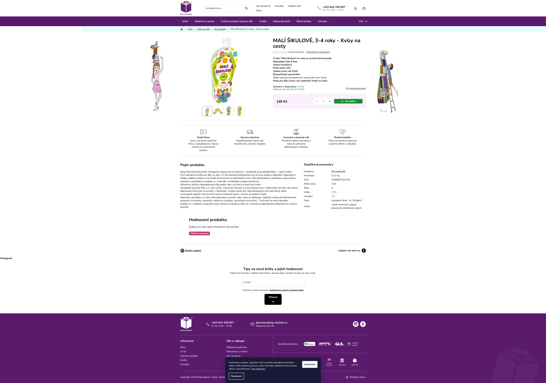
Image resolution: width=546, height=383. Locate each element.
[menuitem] (186, 21)
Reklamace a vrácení (237, 351)
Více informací (258, 368)
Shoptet (353, 377)
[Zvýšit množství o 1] (330, 101)
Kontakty (279, 6)
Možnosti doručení (358, 88)
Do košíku (350, 101)
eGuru (362, 377)
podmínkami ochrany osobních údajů (287, 290)
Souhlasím (309, 364)
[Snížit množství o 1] (317, 101)
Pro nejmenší (338, 171)
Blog (258, 10)
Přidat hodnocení (199, 233)
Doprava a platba (189, 355)
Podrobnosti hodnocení (318, 52)
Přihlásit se (273, 299)
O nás (183, 351)
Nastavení (236, 376)
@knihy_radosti (193, 250)
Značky (183, 360)
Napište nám (294, 6)
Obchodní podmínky (237, 347)
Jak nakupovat (263, 6)
